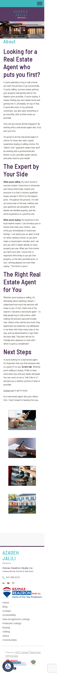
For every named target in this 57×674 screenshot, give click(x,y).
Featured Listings (12, 623)
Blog (5, 606)
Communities (10, 640)
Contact (7, 611)
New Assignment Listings (16, 619)
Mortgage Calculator (21, 426)
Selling (6, 631)
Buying (6, 627)
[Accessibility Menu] (8, 666)
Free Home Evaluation (21, 454)
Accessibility (9, 615)
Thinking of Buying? (21, 481)
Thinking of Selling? (21, 509)
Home (6, 602)
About (6, 636)
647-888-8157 (13, 577)
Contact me (8, 390)
